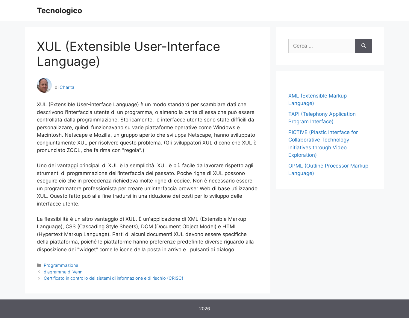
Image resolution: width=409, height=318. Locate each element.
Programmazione (61, 265)
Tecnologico (59, 10)
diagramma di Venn (63, 271)
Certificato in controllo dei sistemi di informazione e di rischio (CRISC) (113, 278)
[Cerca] (363, 46)
